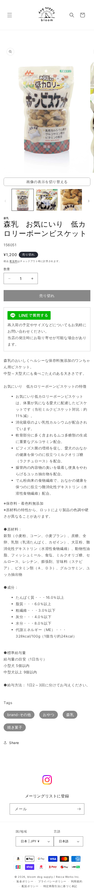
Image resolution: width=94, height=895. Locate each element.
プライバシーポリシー (52, 881)
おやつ (48, 714)
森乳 (70, 714)
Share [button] (14, 743)
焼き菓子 (14, 727)
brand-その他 (19, 714)
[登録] (79, 809)
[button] (9, 15)
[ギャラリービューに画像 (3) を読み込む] (71, 200)
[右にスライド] (88, 201)
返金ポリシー (24, 881)
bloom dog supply (40, 876)
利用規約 (76, 881)
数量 (7, 269)
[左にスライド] (5, 201)
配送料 (13, 261)
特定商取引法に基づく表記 (60, 886)
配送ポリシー (30, 886)
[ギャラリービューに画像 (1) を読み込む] (23, 200)
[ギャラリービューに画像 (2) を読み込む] (47, 200)
